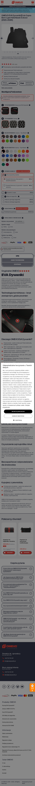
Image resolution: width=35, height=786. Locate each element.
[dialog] (17, 393)
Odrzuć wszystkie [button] (18, 416)
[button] (17, 420)
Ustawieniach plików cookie (16, 405)
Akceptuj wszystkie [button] (18, 411)
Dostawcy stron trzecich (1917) (23, 387)
